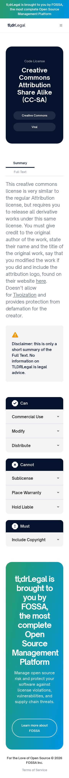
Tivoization (24, 295)
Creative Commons (34, 115)
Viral (34, 127)
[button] (61, 25)
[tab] (20, 163)
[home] (15, 25)
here (41, 281)
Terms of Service (34, 770)
